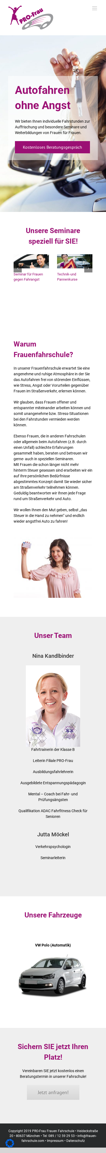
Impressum (55, 1141)
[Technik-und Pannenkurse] (74, 256)
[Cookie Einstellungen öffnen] (9, 1146)
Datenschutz (75, 1141)
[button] (18, 268)
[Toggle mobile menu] (95, 8)
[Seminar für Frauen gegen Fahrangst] (31, 256)
